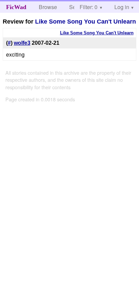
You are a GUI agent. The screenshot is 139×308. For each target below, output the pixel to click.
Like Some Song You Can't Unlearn (85, 21)
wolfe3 (22, 43)
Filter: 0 (89, 7)
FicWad (16, 7)
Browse (48, 7)
